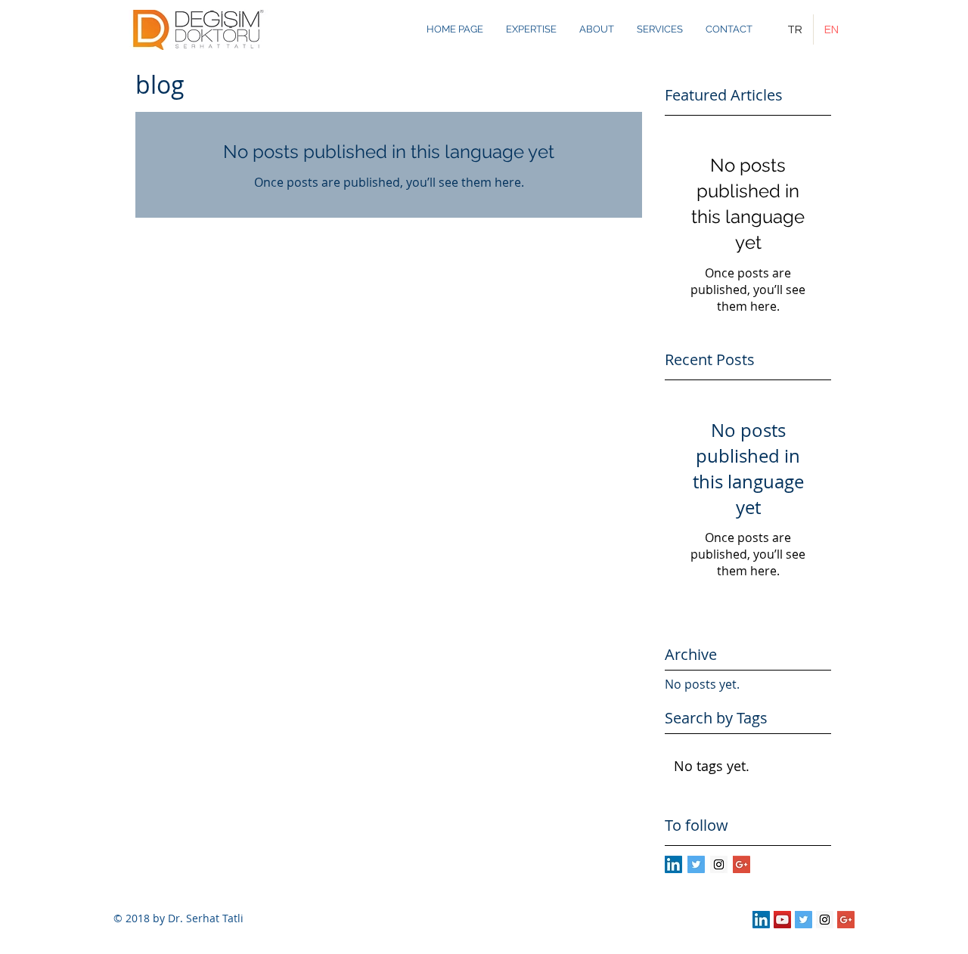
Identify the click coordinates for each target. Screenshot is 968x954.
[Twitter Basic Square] (696, 864)
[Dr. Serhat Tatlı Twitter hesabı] (803, 919)
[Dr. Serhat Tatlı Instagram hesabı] (824, 919)
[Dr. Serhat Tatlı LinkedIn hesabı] (761, 919)
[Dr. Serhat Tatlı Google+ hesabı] (846, 919)
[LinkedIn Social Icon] (673, 864)
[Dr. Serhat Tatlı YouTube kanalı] (782, 919)
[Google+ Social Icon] (741, 864)
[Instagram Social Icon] (719, 864)
